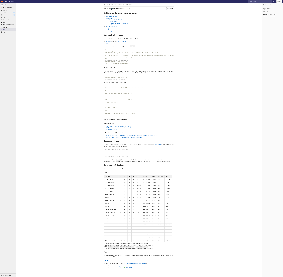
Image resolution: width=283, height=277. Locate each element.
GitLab (270, 14)
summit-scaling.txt (116, 266)
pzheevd (124, 41)
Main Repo (265, 9)
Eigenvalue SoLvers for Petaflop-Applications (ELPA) (118, 126)
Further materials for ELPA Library (116, 19)
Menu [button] (12, 1)
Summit (111, 31)
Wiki (115, 4)
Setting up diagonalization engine (125, 4)
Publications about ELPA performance (119, 23)
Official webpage (267, 8)
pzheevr (118, 41)
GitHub (274, 14)
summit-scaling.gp (119, 267)
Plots (109, 29)
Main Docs (265, 11)
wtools (106, 4)
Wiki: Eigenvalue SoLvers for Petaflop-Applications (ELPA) (119, 127)
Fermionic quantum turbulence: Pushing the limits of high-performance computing (125, 137)
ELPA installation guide (111, 129)
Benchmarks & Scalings (111, 26)
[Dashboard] (4, 1)
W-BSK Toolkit (266, 13)
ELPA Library (109, 18)
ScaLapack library (110, 24)
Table (109, 28)
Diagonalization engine (111, 16)
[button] (8, 275)
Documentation (113, 21)
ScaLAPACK (158, 144)
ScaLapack (108, 41)
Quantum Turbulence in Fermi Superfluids (136, 263)
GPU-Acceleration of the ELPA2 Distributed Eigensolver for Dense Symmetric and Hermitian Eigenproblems (131, 135)
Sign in (279, 1)
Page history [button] (170, 8)
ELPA (107, 43)
